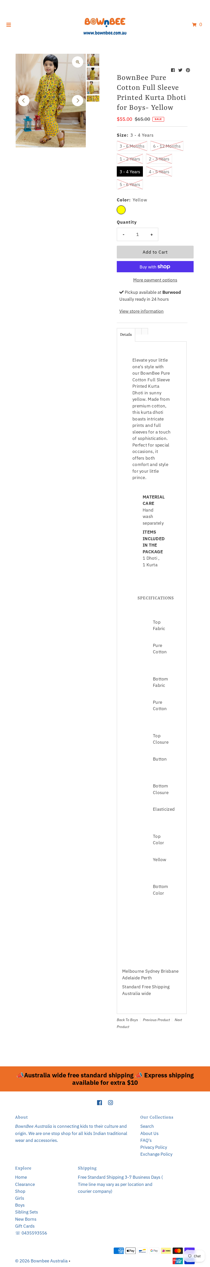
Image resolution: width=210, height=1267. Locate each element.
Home (21, 1177)
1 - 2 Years (130, 159)
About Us (149, 1133)
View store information (141, 311)
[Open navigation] (9, 24)
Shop (20, 1191)
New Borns (25, 1219)
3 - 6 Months (132, 146)
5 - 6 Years (130, 184)
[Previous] (23, 100)
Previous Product (156, 1019)
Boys (134, 1019)
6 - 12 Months (167, 146)
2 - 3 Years (159, 159)
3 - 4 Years (130, 172)
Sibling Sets (26, 1212)
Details (126, 335)
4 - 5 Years (159, 172)
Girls (19, 1198)
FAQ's (146, 1140)
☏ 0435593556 (31, 1233)
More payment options (155, 280)
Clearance (25, 1184)
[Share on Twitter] (180, 70)
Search (147, 1126)
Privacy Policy (153, 1147)
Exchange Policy (156, 1154)
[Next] (77, 100)
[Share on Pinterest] (188, 70)
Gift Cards (25, 1226)
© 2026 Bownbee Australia (41, 1261)
